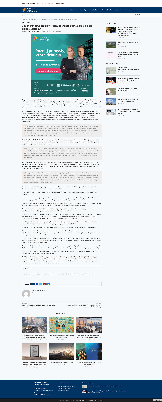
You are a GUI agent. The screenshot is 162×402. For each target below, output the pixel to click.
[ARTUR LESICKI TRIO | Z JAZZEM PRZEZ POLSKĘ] (111, 91)
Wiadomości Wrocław (33, 31)
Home (23, 19)
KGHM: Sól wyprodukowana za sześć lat (129, 43)
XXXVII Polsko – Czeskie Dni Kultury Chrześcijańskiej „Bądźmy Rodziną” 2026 (128, 54)
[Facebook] (135, 15)
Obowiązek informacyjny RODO (30, 3)
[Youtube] (139, 15)
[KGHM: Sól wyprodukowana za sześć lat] (111, 44)
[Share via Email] (48, 284)
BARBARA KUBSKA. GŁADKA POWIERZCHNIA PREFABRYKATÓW (128, 69)
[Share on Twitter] (40, 284)
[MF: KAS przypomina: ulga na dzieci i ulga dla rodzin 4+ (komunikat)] (61, 325)
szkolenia (34, 277)
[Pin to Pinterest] (44, 284)
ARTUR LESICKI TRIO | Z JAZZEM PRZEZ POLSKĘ (128, 90)
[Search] (139, 10)
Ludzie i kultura (119, 10)
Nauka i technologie (82, 10)
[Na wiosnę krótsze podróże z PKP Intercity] (61, 351)
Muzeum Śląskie (61, 274)
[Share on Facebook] (37, 284)
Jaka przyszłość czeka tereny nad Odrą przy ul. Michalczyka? (128, 100)
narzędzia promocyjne (74, 274)
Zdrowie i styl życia (93, 10)
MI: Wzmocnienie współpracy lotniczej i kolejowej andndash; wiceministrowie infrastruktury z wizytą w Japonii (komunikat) (35, 337)
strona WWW (26, 277)
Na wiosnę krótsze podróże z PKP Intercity (61, 362)
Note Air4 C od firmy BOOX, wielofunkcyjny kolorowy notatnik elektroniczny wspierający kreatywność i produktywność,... (34, 364)
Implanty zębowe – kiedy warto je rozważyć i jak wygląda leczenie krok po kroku (129, 111)
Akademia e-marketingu (29, 274)
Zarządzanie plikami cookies (95, 400)
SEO (97, 274)
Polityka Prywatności (47, 3)
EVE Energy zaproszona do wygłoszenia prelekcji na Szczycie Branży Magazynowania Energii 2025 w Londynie (89, 337)
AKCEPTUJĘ (157, 400)
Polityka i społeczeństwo (107, 10)
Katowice (39, 274)
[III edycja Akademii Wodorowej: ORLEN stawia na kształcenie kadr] (89, 351)
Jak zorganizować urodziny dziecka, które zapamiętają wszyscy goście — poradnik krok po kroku (129, 80)
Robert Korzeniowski (88, 274)
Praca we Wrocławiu (130, 10)
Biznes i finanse (71, 10)
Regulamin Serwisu (61, 3)
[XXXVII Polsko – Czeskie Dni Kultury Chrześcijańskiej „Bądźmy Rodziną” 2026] (111, 55)
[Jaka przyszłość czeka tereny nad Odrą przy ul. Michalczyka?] (111, 101)
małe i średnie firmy (50, 274)
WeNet (41, 277)
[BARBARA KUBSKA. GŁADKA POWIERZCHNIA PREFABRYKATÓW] (111, 70)
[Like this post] (33, 284)
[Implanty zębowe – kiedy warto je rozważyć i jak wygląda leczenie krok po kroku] (111, 112)
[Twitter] (137, 15)
